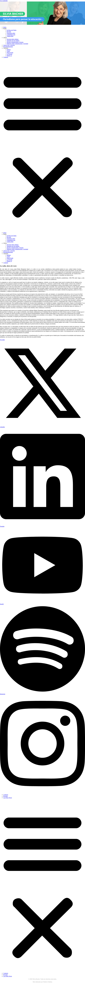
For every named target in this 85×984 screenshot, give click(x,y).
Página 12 (9, 55)
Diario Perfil (10, 52)
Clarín (8, 51)
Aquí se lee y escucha (9, 45)
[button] (42, 145)
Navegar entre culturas (12, 39)
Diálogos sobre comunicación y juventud (17, 43)
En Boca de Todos (11, 30)
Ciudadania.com (11, 34)
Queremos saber (11, 33)
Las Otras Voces (7, 797)
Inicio (4, 27)
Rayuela (9, 31)
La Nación (9, 54)
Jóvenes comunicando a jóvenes (15, 42)
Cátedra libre (10, 36)
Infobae (9, 49)
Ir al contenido (4, 0)
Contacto (5, 57)
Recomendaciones (8, 46)
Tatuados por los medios (13, 40)
